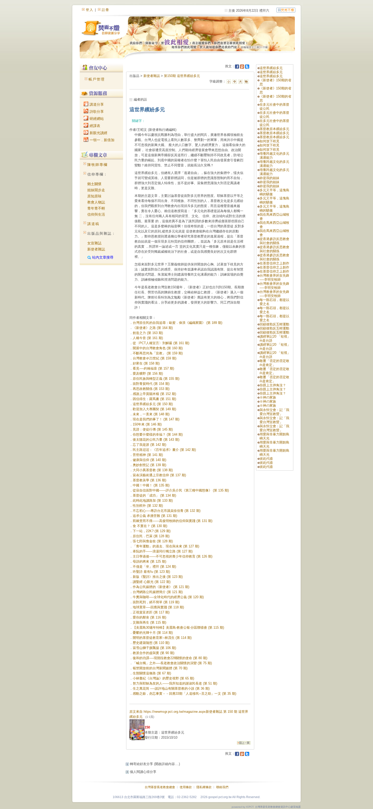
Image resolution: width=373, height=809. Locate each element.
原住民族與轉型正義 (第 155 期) (156, 378)
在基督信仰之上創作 (274, 263)
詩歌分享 (96, 111)
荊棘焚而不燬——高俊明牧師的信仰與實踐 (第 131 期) (172, 521)
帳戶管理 (97, 79)
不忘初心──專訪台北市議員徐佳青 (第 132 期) (166, 511)
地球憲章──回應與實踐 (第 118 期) (158, 607)
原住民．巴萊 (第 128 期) (151, 536)
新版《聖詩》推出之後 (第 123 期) (158, 577)
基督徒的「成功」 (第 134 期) (154, 495)
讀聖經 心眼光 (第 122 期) (152, 582)
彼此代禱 (266, 459)
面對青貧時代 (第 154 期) (151, 384)
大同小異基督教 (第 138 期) (153, 470)
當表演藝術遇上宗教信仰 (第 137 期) (159, 475)
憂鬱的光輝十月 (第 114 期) (153, 632)
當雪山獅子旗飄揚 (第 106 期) (154, 648)
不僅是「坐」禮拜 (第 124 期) (154, 566)
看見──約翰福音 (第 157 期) (153, 368)
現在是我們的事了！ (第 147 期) (156, 419)
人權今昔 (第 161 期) (148, 338)
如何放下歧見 (269, 141)
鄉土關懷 (94, 184)
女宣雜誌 (94, 243)
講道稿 (93, 224)
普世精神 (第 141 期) (148, 455)
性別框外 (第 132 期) (148, 505)
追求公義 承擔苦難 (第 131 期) (155, 516)
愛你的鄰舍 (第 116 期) (149, 617)
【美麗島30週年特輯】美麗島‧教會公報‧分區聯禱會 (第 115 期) (178, 627)
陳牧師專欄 (97, 165)
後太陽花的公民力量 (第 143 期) (156, 439)
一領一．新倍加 (101, 140)
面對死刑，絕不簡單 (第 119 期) (156, 602)
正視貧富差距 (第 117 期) (151, 612)
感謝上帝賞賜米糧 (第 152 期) (154, 394)
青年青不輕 (96, 208)
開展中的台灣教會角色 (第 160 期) (158, 348)
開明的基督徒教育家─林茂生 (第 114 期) (162, 638)
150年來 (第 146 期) (147, 424)
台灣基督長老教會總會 (160, 787)
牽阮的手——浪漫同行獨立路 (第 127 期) (163, 551)
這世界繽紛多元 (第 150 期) (153, 404)
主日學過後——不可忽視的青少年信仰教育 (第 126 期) (172, 556)
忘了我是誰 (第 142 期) (149, 445)
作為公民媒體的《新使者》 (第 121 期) (161, 587)
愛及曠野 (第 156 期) (148, 373)
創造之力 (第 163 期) (148, 333)
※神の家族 (268, 397)
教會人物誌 (96, 202)
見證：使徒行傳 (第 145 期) (153, 429)
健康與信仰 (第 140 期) (149, 460)
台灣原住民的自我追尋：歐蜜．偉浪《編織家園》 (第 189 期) (177, 323)
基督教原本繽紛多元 (274, 129)
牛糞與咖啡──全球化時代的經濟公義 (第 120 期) (168, 597)
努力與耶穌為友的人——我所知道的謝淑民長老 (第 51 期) (175, 683)
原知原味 (94, 196)
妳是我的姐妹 (269, 178)
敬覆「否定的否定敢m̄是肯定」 (274, 363)
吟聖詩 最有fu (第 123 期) (151, 572)
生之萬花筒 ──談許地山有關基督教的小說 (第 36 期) (171, 688)
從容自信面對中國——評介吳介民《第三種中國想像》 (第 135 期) (181, 490)
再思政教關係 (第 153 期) (151, 389)
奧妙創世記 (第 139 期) (149, 465)
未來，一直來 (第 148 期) (151, 414)
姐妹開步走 (96, 190)
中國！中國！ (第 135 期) (151, 485)
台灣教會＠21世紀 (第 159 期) (154, 358)
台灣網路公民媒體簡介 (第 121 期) (158, 592)
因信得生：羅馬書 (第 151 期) (154, 399)
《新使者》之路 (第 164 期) (153, 328)
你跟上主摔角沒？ (273, 385)
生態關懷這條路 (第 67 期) (152, 673)
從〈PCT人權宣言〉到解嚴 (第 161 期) (161, 343)
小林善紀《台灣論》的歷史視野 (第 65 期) (163, 678)
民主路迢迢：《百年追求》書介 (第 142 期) (164, 450)
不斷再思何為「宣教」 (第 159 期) (158, 353)
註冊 (105, 10)
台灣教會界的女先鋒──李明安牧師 (274, 277)
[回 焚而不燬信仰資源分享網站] (285, 10)
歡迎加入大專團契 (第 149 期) (154, 409)
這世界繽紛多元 (271, 68)
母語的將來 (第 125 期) (149, 561)
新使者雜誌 (96, 249)
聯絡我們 (222, 787)
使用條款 (186, 787)
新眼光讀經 (98, 133)
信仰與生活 (96, 214)
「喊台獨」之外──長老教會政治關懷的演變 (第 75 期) (172, 663)
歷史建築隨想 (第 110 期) (151, 643)
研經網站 (96, 119)
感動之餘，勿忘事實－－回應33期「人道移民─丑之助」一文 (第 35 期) (184, 693)
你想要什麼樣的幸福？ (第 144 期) (158, 434)
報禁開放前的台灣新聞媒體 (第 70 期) (160, 668)
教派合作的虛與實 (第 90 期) (153, 653)
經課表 (94, 126)
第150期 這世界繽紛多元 (182, 76)
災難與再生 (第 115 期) (149, 622)
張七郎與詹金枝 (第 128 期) (153, 541)
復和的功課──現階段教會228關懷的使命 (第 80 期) (170, 658)
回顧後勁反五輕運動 (274, 324)
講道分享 (96, 104)
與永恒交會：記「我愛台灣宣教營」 (274, 412)
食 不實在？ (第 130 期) (150, 526)
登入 (89, 10)
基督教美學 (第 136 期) (149, 480)
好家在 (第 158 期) (146, 363)
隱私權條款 (204, 787)
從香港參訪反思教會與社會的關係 (274, 241)
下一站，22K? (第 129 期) (152, 531)
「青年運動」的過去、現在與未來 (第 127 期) (166, 546)
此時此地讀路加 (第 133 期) (153, 500)
